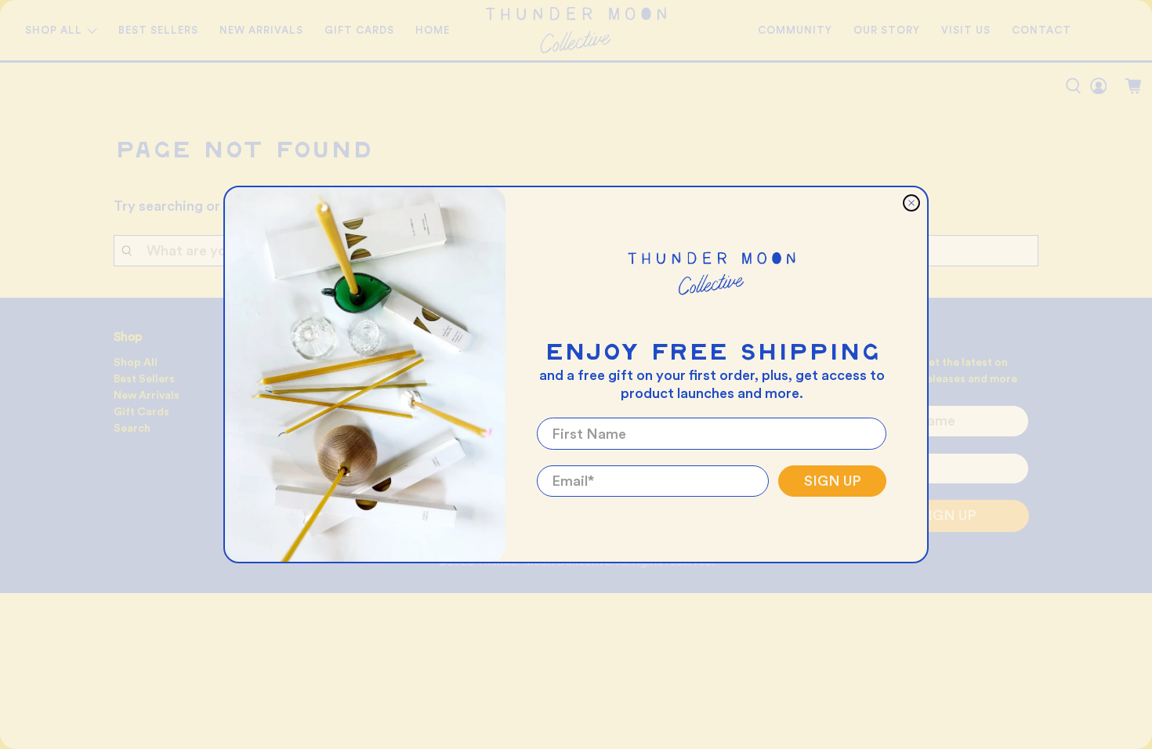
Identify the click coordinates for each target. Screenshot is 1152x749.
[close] (911, 203)
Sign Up (832, 481)
